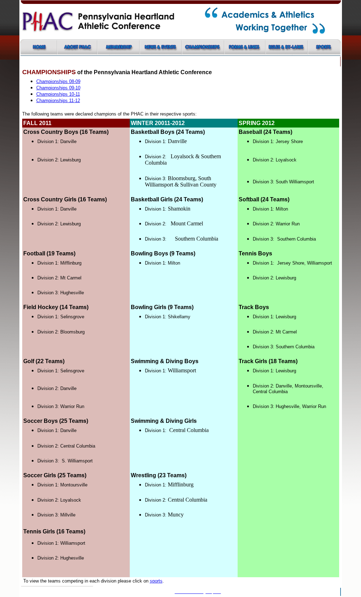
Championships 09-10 (58, 87)
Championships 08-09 (58, 81)
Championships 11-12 (58, 100)
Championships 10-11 (58, 94)
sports (156, 581)
